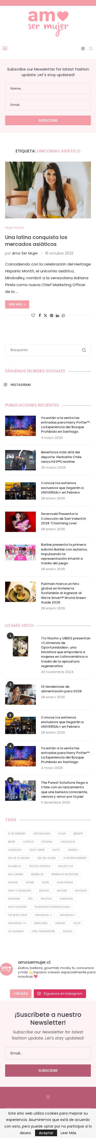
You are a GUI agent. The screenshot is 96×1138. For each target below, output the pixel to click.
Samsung (66, 899)
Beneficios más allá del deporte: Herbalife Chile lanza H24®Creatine (61, 457)
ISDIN (45, 882)
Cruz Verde (37, 850)
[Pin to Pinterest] (51, 315)
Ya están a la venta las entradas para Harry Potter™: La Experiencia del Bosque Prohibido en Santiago (66, 425)
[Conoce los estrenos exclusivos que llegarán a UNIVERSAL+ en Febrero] (20, 491)
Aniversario (42, 834)
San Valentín (17, 907)
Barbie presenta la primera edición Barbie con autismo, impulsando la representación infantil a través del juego (64, 554)
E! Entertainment (75, 858)
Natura (62, 891)
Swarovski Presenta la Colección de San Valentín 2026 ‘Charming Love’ (63, 518)
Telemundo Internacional (52, 907)
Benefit (78, 834)
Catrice (28, 842)
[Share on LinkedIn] (57, 315)
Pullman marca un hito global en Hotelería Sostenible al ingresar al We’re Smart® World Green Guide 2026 (63, 593)
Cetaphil (47, 842)
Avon (62, 834)
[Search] (90, 48)
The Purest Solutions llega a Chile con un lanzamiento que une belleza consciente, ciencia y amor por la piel (64, 789)
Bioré (11, 842)
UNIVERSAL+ (67, 915)
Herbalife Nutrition (64, 874)
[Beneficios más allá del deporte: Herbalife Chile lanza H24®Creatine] (20, 460)
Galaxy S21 (65, 866)
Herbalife (37, 874)
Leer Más (68, 1133)
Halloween (15, 874)
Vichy (77, 923)
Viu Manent (16, 931)
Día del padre (46, 858)
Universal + (43, 915)
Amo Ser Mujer (25, 253)
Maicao (44, 891)
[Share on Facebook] (40, 315)
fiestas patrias (39, 866)
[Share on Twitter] (45, 315)
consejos (15, 850)
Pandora (14, 899)
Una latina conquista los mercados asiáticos (36, 241)
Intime (30, 882)
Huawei (13, 882)
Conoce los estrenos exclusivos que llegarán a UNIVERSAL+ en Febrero (62, 488)
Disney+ (73, 850)
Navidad (81, 891)
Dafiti (56, 850)
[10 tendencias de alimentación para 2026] (20, 694)
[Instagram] (82, 48)
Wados (67, 931)
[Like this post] (33, 315)
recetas (46, 899)
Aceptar (46, 1132)
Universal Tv (17, 923)
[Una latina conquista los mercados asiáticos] (48, 190)
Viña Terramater (43, 931)
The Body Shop (17, 915)
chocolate (67, 842)
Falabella (14, 866)
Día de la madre (19, 858)
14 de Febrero (17, 834)
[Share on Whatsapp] (63, 315)
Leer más (15, 304)
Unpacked (40, 923)
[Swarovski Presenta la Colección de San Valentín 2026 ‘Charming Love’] (20, 522)
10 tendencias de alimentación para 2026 (61, 689)
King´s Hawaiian (19, 891)
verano (60, 923)
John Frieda (65, 882)
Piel (30, 899)
